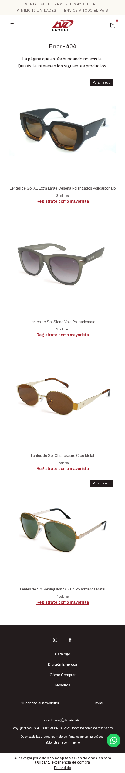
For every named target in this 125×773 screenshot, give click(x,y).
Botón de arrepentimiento (63, 742)
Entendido (62, 768)
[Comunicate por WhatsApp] (113, 740)
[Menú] (13, 26)
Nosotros (62, 685)
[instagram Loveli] (55, 640)
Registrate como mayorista (62, 201)
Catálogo (62, 654)
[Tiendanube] (63, 721)
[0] (112, 26)
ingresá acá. (96, 736)
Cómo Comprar (63, 675)
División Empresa (62, 664)
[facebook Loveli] (70, 640)
